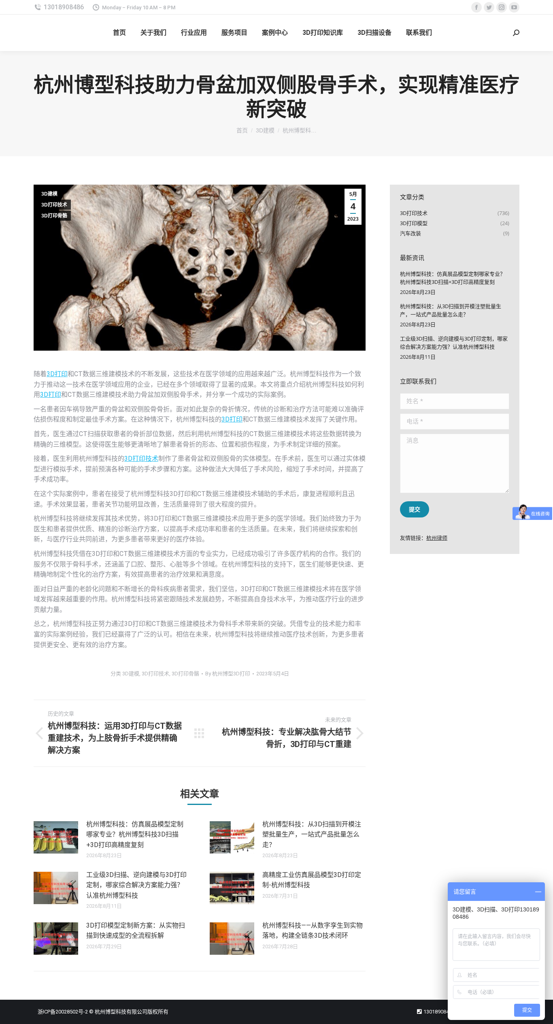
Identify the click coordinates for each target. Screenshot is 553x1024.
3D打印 (57, 374)
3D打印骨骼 (54, 216)
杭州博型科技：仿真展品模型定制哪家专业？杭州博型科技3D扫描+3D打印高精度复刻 (134, 834)
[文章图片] (56, 837)
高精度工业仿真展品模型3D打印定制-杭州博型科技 (311, 880)
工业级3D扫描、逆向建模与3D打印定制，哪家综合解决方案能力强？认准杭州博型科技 (136, 885)
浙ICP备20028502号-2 (63, 1012)
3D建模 (49, 194)
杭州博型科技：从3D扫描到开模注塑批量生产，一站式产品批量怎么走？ (311, 834)
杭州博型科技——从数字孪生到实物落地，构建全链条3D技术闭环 (312, 931)
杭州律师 (436, 537)
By (227, 674)
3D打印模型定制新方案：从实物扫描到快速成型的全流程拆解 (135, 931)
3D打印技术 (54, 205)
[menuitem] (119, 33)
